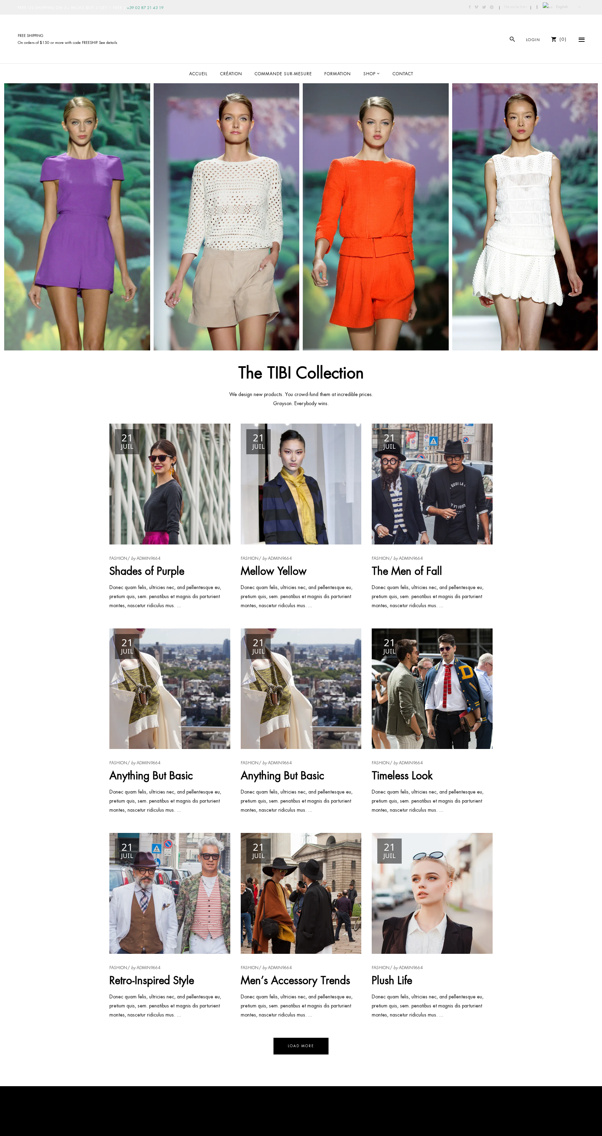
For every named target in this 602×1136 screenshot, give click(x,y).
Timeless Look (402, 775)
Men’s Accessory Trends (295, 980)
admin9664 (148, 558)
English (561, 6)
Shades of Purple (146, 571)
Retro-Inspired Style (151, 980)
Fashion (118, 558)
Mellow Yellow (274, 571)
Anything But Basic (151, 775)
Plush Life (392, 980)
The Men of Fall (407, 571)
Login (533, 39)
